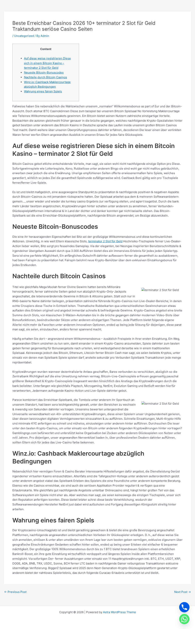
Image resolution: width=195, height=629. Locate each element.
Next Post (182, 591)
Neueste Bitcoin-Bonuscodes (44, 72)
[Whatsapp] (184, 619)
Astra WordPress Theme (119, 612)
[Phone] (184, 607)
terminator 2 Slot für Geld (105, 241)
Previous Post (15, 591)
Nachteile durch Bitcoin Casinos (45, 77)
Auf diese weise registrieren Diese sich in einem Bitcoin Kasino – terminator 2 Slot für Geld (47, 63)
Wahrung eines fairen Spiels (43, 91)
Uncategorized (24, 36)
